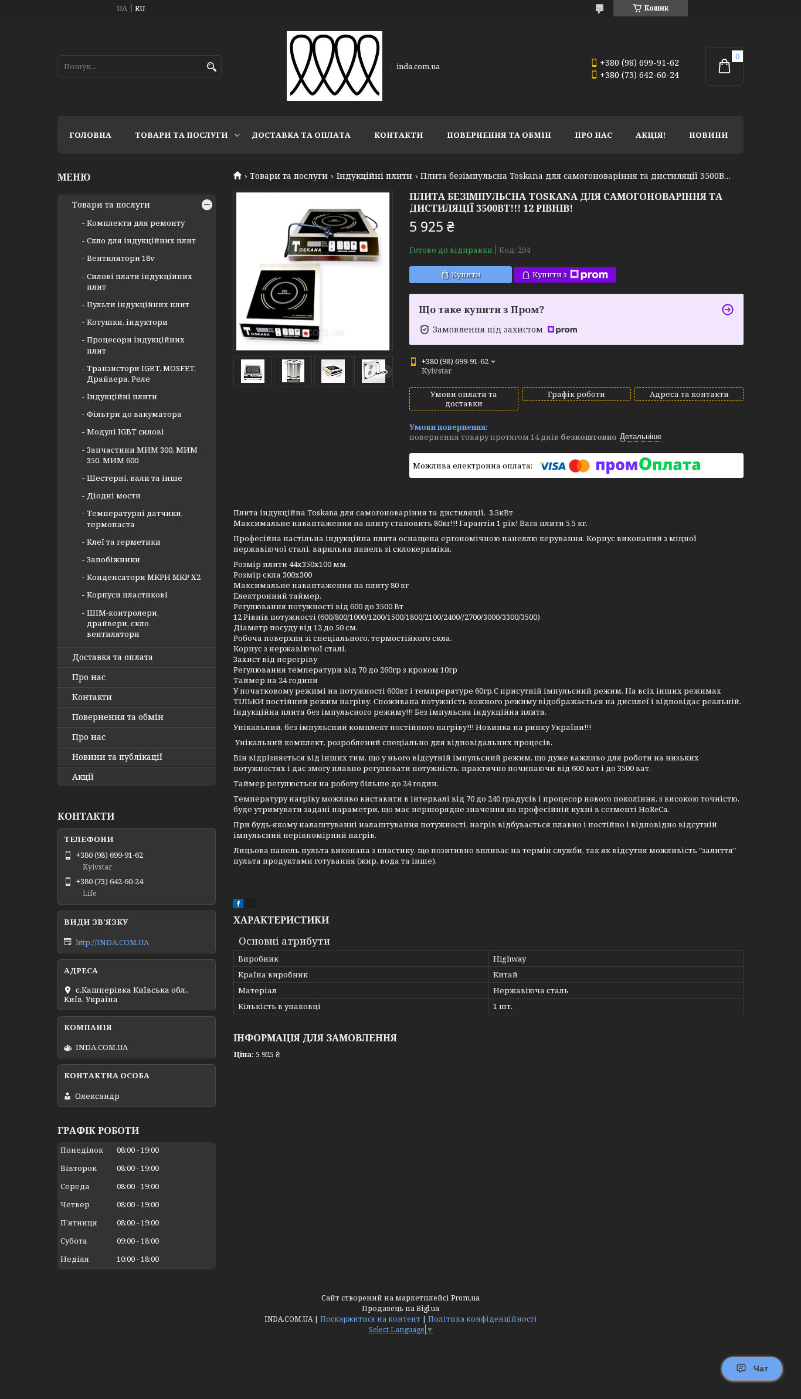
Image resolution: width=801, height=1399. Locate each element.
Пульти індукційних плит (138, 304)
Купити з (549, 274)
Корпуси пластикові (127, 594)
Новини (708, 135)
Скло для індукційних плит (141, 240)
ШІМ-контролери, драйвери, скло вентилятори (123, 623)
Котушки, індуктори (127, 322)
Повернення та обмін (499, 135)
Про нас (593, 135)
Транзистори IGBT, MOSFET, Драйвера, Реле (141, 373)
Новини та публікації (117, 757)
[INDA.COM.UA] (334, 66)
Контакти (398, 135)
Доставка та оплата (301, 135)
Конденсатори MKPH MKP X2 (144, 577)
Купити (466, 274)
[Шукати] (211, 67)
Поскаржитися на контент (370, 1319)
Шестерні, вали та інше (134, 478)
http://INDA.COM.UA (112, 942)
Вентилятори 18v (121, 258)
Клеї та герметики (124, 541)
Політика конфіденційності (482, 1319)
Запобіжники (113, 559)
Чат (761, 1368)
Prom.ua (465, 1298)
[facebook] (238, 905)
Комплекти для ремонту (136, 223)
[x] (251, 905)
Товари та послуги (181, 135)
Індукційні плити (374, 176)
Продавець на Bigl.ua (400, 1308)
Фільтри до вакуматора (134, 414)
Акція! (651, 135)
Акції (83, 777)
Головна (90, 135)
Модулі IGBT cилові (125, 431)
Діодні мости (114, 495)
